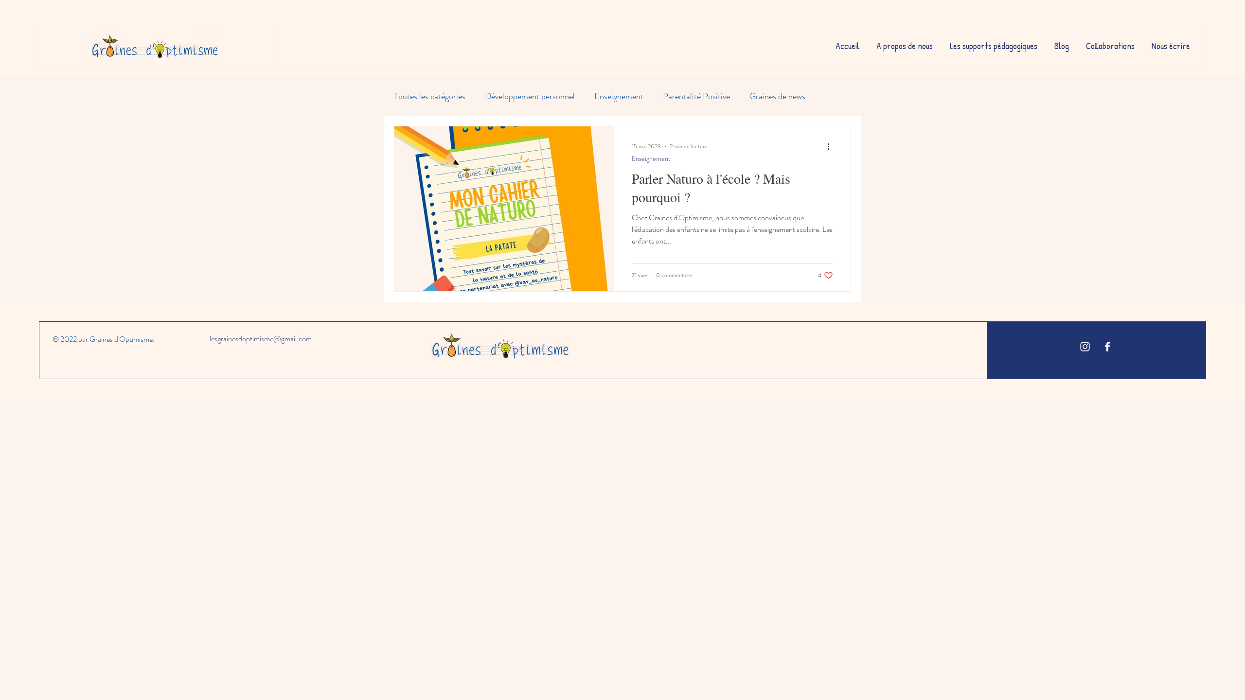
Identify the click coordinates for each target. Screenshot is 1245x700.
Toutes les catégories (429, 96)
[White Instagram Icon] (1085, 346)
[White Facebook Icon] (1107, 346)
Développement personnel (530, 96)
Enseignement (618, 96)
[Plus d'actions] (831, 146)
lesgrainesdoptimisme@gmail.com (261, 338)
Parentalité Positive (696, 96)
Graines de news (777, 96)
